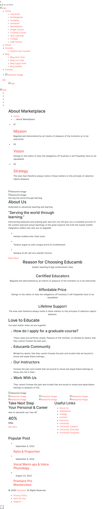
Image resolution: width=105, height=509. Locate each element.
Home (8, 11)
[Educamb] (3, 7)
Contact (9, 69)
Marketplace (16, 26)
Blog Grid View (17, 57)
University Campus (69, 426)
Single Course (17, 29)
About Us (64, 408)
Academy (14, 20)
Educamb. (21, 490)
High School (16, 42)
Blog (7, 54)
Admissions (65, 411)
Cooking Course (18, 32)
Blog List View (17, 60)
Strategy (20, 171)
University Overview (69, 429)
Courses (9, 48)
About (8, 45)
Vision (18, 151)
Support (17, 501)
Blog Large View (18, 63)
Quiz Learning (17, 35)
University (15, 14)
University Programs (69, 432)
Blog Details (16, 66)
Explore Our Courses (20, 51)
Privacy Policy (20, 495)
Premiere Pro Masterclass (22, 483)
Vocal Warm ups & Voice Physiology (31, 466)
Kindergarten (16, 17)
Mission (20, 131)
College (14, 38)
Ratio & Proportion (26, 451)
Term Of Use (19, 498)
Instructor (15, 23)
